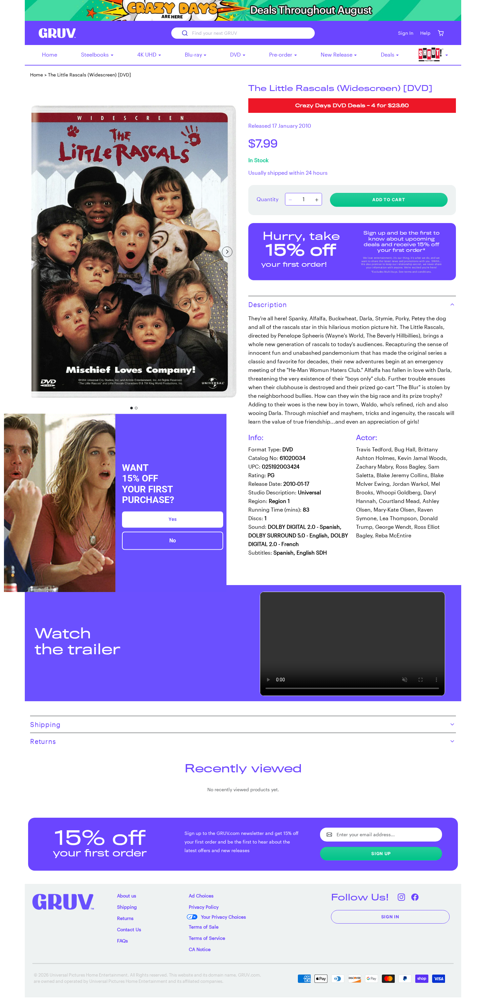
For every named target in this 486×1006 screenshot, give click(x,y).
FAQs (122, 940)
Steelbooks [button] (95, 54)
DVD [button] (236, 54)
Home (49, 54)
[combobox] (243, 33)
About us (126, 895)
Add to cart (388, 199)
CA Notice (200, 949)
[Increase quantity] (316, 200)
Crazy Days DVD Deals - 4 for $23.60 (352, 106)
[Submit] (184, 33)
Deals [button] (388, 54)
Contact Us (129, 929)
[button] (440, 33)
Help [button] (425, 33)
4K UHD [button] (147, 54)
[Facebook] (415, 897)
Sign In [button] (405, 33)
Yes (173, 519)
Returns (125, 918)
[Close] (218, 422)
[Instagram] (401, 897)
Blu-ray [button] (194, 54)
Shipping (127, 907)
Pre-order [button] (281, 54)
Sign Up (381, 853)
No (172, 540)
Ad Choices (201, 895)
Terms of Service (207, 938)
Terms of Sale (204, 927)
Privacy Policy (204, 907)
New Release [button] (337, 54)
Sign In (390, 916)
